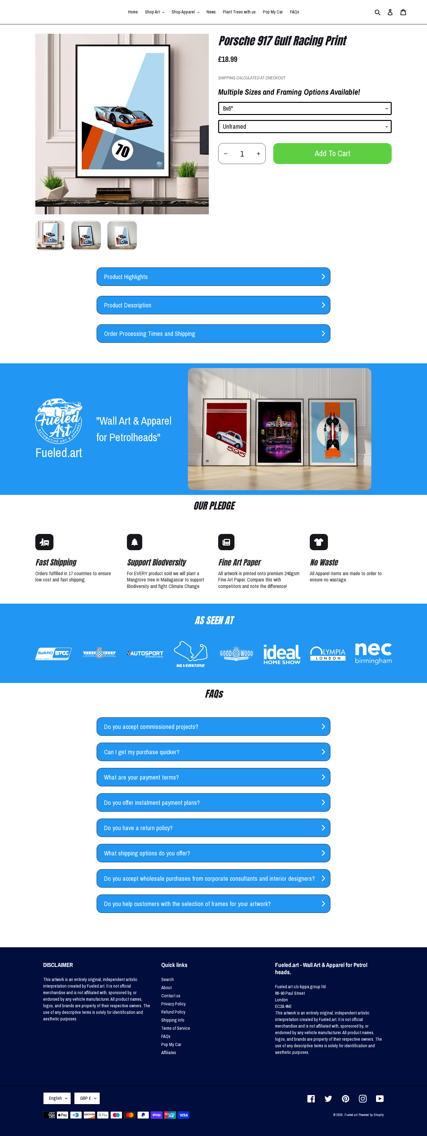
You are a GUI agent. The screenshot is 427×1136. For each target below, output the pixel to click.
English (55, 1098)
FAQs (165, 1036)
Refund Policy (173, 1012)
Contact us (170, 996)
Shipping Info (172, 1020)
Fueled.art (351, 1115)
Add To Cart (332, 153)
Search (167, 979)
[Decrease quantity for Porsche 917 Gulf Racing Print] (226, 154)
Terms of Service (175, 1028)
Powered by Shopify (371, 1115)
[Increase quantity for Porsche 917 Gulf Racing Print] (258, 154)
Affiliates (168, 1052)
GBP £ (85, 1098)
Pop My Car (171, 1044)
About (166, 987)
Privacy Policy (173, 1004)
